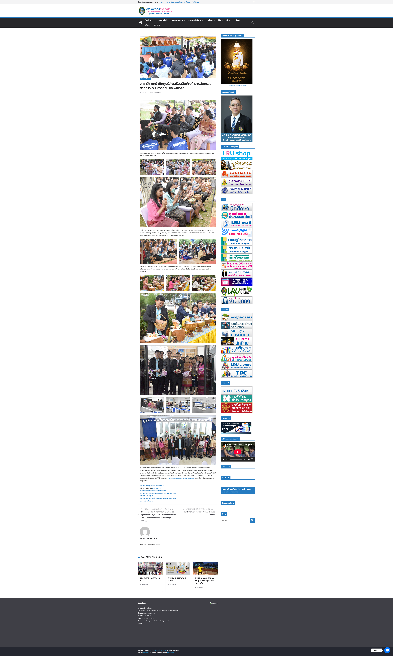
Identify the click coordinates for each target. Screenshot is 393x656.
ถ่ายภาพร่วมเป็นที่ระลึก (146, 501)
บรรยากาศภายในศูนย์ (146, 496)
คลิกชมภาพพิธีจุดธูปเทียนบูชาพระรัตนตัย (152, 485)
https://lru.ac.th (149, 618)
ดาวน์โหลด (210, 20)
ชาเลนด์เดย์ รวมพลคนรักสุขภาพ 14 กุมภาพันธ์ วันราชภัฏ (205, 580)
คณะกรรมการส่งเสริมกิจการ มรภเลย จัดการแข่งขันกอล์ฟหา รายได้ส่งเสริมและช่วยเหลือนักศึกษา (199, 512)
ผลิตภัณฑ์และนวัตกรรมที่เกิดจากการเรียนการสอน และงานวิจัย (158, 498)
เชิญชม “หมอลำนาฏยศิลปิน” (177, 579)
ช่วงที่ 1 (154, 488)
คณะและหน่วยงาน (177, 20)
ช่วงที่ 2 (158, 488)
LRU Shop (157, 25)
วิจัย (219, 20)
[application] (238, 451)
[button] (153, 20)
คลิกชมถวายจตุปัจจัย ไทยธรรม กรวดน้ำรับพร (153, 491)
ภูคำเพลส (147, 25)
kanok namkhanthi (155, 92)
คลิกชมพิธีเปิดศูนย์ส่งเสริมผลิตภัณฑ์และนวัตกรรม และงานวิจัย (158, 493)
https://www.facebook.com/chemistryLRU (180, 478)
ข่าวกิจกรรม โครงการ (145, 79)
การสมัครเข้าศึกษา (163, 20)
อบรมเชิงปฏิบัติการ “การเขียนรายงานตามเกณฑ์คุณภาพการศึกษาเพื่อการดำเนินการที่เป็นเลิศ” (180, 3)
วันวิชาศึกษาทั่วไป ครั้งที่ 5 (150, 579)
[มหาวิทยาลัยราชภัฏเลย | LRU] (140, 22)
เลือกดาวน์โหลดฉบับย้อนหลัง (238, 86)
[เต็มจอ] (252, 459)
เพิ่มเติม (238, 20)
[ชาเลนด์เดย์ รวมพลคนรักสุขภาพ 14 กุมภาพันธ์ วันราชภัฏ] (205, 563)
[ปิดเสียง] (249, 459)
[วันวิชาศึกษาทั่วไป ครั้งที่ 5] (150, 563)
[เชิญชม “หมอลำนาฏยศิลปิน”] (178, 563)
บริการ (228, 20)
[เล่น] (223, 459)
